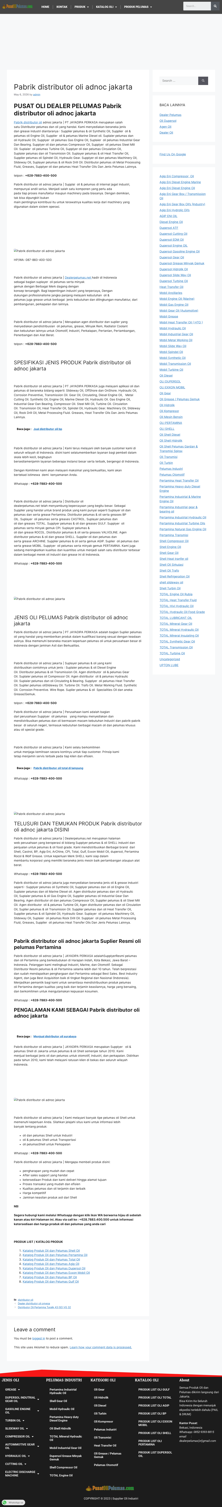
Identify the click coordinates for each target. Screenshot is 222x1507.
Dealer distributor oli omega (34, 1303)
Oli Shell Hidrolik (60, 1428)
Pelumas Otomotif (106, 1465)
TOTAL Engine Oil (61, 1475)
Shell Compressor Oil (63, 1467)
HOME (45, 7)
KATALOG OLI (104, 7)
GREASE (10, 1389)
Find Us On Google (173, 154)
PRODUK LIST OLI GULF (154, 1389)
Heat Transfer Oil (105, 1445)
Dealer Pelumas (170, 115)
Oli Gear (99, 1389)
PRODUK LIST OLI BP (152, 1413)
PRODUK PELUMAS (136, 7)
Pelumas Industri (105, 1429)
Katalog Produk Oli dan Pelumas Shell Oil (51, 1250)
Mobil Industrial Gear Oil (65, 1448)
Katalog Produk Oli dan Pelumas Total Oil (51, 1259)
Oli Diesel (100, 1405)
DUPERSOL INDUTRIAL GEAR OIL (20, 1399)
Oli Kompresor (103, 1421)
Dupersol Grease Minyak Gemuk (66, 1457)
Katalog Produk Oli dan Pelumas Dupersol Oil (54, 1268)
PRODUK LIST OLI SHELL (154, 1433)
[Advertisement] (111, 40)
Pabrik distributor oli (28, 122)
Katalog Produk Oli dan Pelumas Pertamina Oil (55, 1255)
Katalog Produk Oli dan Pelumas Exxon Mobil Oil (56, 1272)
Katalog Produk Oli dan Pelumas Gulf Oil (51, 1281)
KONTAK (62, 7)
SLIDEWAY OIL (14, 1428)
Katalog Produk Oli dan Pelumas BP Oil (50, 1277)
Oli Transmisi (102, 1437)
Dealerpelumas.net (78, 277)
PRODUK (80, 7)
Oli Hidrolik (101, 1397)
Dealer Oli (166, 132)
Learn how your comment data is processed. (101, 1347)
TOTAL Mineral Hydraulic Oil (66, 1438)
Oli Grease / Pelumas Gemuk (107, 1455)
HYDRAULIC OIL (15, 1456)
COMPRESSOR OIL (17, 1436)
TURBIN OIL (13, 1420)
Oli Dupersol (168, 121)
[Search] (215, 6)
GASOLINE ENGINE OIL (18, 1410)
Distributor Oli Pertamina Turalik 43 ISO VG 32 (44, 1307)
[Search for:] (179, 81)
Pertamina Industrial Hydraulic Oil (63, 1391)
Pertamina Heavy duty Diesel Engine (64, 1418)
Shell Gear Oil (58, 1401)
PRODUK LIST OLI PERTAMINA (150, 1442)
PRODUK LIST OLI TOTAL (154, 1397)
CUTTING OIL (14, 1464)
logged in (38, 1338)
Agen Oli (165, 126)
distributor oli (25, 1299)
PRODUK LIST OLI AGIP (153, 1405)
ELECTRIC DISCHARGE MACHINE (20, 1473)
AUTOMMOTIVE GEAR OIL (20, 1446)
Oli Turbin (100, 1413)
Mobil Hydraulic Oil (62, 1409)
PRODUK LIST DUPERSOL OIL (155, 1454)
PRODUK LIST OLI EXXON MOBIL (155, 1423)
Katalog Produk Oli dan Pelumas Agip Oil (51, 1264)
